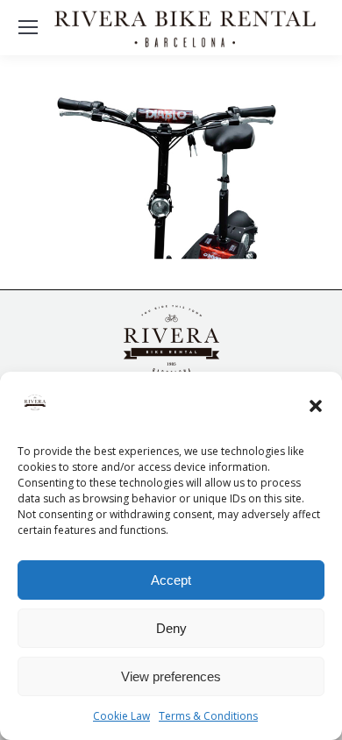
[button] (315, 406)
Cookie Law (121, 715)
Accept (171, 580)
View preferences (171, 676)
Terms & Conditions (208, 715)
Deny (171, 628)
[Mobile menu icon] (28, 27)
